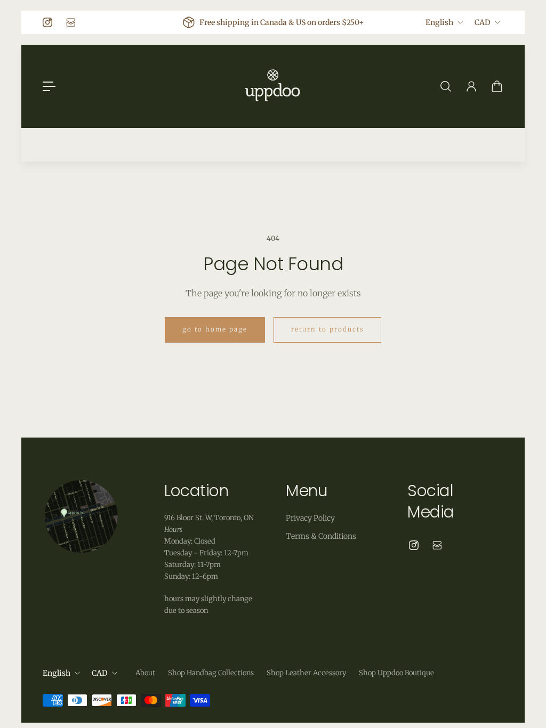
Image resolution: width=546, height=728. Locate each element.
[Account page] (471, 86)
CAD (483, 22)
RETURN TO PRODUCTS (327, 329)
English (439, 22)
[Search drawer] (446, 86)
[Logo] (273, 86)
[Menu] (49, 86)
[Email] (71, 22)
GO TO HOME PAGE (214, 329)
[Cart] (497, 86)
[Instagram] (47, 22)
